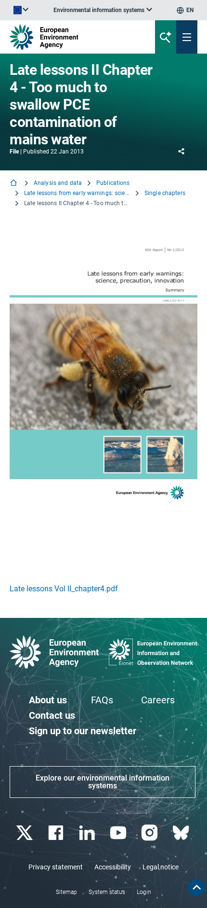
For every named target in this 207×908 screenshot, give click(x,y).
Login (144, 892)
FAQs (102, 700)
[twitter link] (25, 833)
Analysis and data (58, 183)
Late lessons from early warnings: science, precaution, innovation (77, 193)
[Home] (14, 184)
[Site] (70, 37)
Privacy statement (55, 867)
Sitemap (66, 892)
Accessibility (112, 867)
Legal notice (160, 867)
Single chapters (164, 193)
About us (48, 700)
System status (107, 892)
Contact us (52, 715)
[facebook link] (56, 833)
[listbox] (103, 10)
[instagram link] (150, 833)
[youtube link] (119, 833)
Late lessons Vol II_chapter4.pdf (64, 588)
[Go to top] (196, 887)
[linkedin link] (88, 833)
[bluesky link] (181, 833)
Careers (158, 700)
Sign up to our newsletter (82, 731)
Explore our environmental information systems (102, 781)
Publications (112, 183)
